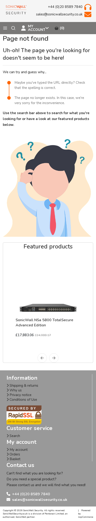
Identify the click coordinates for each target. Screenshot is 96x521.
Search (14, 436)
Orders (14, 454)
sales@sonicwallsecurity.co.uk (39, 499)
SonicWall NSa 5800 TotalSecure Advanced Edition (44, 322)
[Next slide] (53, 358)
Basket (15, 459)
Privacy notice (20, 395)
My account (18, 449)
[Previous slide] (42, 358)
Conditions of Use (23, 399)
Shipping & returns (23, 385)
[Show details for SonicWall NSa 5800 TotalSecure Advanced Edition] (48, 284)
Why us (15, 390)
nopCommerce (85, 517)
